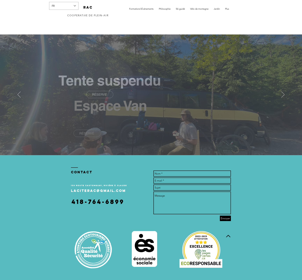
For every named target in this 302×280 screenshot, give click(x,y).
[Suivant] (283, 94)
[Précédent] (19, 94)
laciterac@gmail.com (98, 191)
